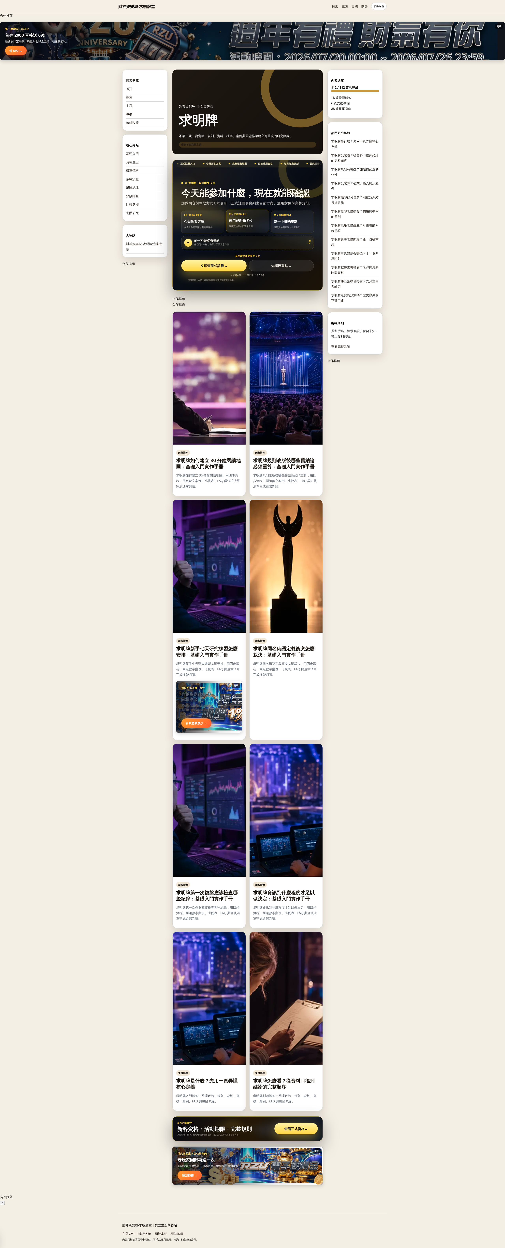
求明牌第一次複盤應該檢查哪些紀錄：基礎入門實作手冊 (207, 895)
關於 (364, 6)
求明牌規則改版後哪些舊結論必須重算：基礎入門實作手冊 (284, 463)
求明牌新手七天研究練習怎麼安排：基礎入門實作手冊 (207, 651)
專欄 (355, 6)
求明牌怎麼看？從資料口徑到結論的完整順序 (284, 1083)
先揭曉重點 (281, 265)
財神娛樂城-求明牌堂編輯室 (144, 247)
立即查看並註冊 (214, 265)
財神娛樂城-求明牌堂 (136, 6)
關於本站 (161, 1234)
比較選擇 (132, 204)
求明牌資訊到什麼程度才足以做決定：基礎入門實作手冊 (284, 895)
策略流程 (132, 179)
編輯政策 (132, 123)
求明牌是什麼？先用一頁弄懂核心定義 (207, 1083)
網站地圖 (177, 1234)
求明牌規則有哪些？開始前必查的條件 (355, 172)
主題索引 (128, 1234)
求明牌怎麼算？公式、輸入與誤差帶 (355, 186)
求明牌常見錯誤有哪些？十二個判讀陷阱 (355, 256)
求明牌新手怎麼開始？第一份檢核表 (355, 242)
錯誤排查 (132, 196)
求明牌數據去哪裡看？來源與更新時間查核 (355, 270)
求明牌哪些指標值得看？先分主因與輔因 (355, 284)
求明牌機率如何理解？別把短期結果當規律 (355, 200)
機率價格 (132, 170)
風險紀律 (132, 187)
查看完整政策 (340, 346)
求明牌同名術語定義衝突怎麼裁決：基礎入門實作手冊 (284, 651)
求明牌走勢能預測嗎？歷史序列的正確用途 (355, 298)
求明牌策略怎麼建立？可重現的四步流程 (355, 228)
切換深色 (379, 6)
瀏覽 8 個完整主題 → (193, 144)
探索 (335, 6)
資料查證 (132, 162)
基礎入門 (132, 153)
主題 (345, 6)
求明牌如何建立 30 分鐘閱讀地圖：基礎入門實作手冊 (208, 463)
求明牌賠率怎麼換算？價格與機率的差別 (355, 214)
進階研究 (132, 213)
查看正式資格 (296, 1128)
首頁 (129, 89)
